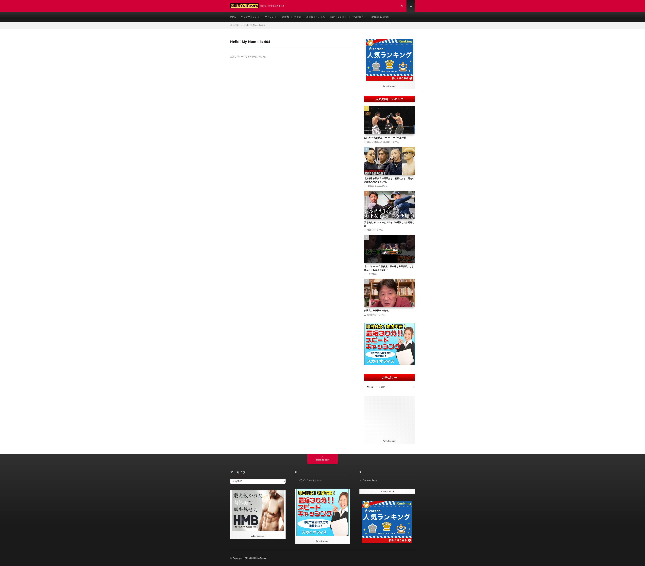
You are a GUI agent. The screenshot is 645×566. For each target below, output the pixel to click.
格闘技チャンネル (315, 16)
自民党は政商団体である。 (377, 310)
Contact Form (370, 480)
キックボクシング (250, 16)
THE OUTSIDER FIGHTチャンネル (383, 142)
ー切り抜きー (359, 16)
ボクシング (271, 16)
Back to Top (322, 459)
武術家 (285, 16)
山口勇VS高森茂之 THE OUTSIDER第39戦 (385, 137)
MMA (233, 16)
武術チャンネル (338, 16)
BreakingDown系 (380, 16)
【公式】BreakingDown (377, 186)
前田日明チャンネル (376, 315)
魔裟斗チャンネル (375, 230)
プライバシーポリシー (310, 480)
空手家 (297, 16)
